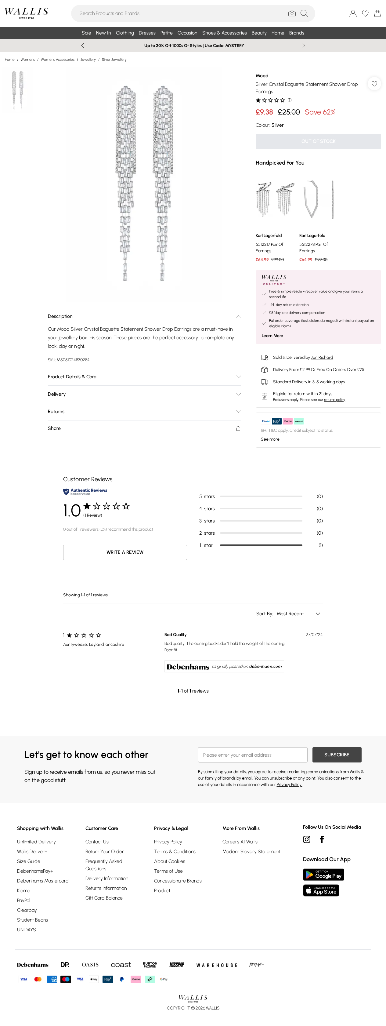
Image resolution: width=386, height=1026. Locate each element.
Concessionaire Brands (178, 881)
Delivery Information (106, 878)
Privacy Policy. (289, 784)
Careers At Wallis (240, 842)
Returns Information (106, 888)
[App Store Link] (323, 882)
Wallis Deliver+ (32, 851)
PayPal (23, 900)
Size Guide (28, 861)
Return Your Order (104, 851)
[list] (144, 184)
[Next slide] (304, 45)
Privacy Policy (168, 842)
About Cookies (169, 861)
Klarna (23, 890)
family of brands (220, 778)
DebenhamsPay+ (35, 871)
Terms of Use (168, 871)
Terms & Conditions (175, 851)
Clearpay (27, 910)
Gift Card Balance (104, 898)
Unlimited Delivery (36, 842)
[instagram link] (306, 839)
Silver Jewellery (114, 59)
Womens (28, 59)
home (10, 59)
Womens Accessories (57, 59)
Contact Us (97, 842)
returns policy (334, 400)
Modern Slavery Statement (251, 851)
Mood (262, 75)
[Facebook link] (322, 839)
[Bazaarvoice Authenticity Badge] (85, 492)
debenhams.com (265, 666)
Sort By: (265, 614)
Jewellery (88, 59)
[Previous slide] (82, 45)
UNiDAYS (26, 930)
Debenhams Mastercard (43, 881)
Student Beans (32, 920)
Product (162, 890)
